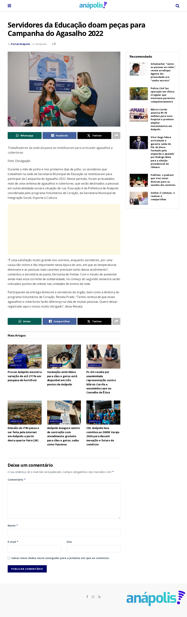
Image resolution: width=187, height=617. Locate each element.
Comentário (17, 479)
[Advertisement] (64, 229)
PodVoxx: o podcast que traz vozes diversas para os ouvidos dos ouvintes (163, 180)
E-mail (13, 541)
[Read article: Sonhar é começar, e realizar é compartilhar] (139, 198)
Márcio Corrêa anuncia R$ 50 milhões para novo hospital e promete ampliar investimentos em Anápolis (162, 120)
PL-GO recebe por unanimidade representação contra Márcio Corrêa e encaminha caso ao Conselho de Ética (101, 382)
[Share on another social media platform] (116, 135)
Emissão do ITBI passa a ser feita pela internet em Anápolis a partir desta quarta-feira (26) (23, 434)
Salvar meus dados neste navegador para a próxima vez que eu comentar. (60, 558)
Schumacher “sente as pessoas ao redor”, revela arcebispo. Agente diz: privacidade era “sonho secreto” (163, 72)
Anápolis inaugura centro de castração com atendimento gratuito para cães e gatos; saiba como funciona (63, 436)
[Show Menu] (9, 5)
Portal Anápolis (20, 44)
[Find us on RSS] (99, 597)
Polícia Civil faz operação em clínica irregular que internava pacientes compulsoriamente (163, 95)
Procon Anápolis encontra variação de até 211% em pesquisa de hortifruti (24, 376)
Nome (13, 525)
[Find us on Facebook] (87, 597)
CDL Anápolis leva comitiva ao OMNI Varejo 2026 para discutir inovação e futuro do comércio (102, 436)
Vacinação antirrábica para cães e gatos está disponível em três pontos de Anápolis (62, 378)
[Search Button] (177, 5)
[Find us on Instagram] (93, 597)
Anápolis (41, 44)
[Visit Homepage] (93, 5)
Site (69, 541)
